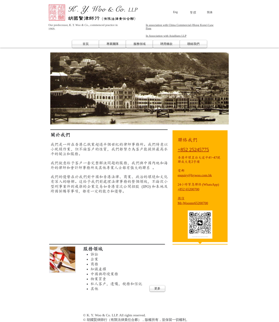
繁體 (193, 12)
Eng (175, 12)
